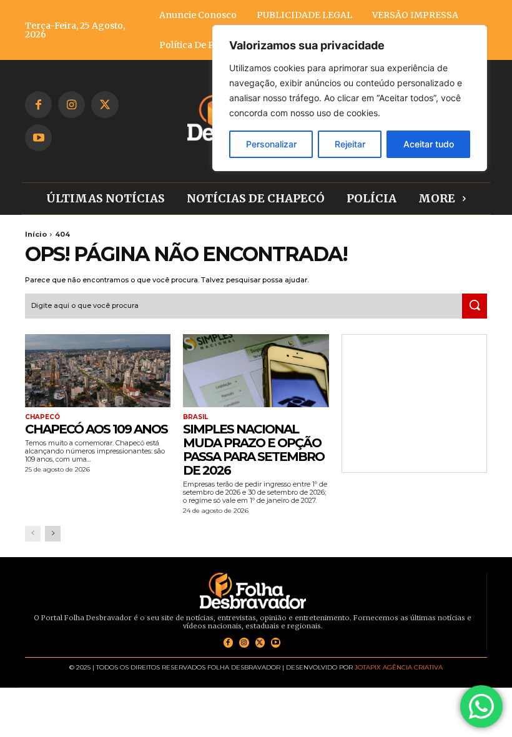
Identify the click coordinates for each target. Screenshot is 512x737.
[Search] (474, 306)
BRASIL (195, 417)
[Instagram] (71, 104)
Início (36, 234)
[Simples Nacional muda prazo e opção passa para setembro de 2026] (255, 370)
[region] (349, 98)
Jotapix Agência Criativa (399, 667)
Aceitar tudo (428, 144)
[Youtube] (38, 137)
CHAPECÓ (42, 417)
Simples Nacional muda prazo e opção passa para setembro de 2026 (253, 450)
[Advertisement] (414, 403)
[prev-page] (33, 534)
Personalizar (271, 144)
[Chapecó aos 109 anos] (97, 370)
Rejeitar (350, 144)
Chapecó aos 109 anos (96, 429)
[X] (104, 104)
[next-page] (53, 534)
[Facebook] (38, 104)
